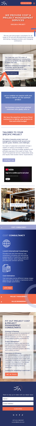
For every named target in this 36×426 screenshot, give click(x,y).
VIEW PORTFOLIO (18, 205)
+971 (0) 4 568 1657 (26, 3)
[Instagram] (16, 414)
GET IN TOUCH (11, 374)
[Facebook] (19, 414)
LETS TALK (7, 288)
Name (5, 399)
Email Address (8, 403)
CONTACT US (9, 160)
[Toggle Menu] (34, 3)
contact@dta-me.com (18, 422)
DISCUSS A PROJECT (18, 24)
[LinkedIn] (13, 414)
